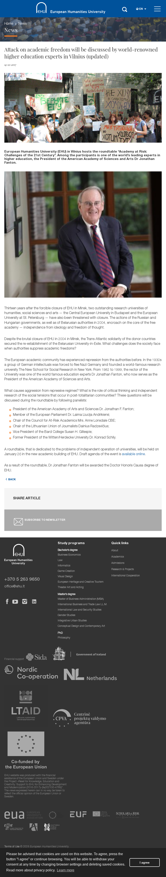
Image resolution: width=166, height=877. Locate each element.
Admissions (117, 563)
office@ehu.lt (14, 586)
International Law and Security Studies (79, 610)
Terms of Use (12, 846)
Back (12, 479)
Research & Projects (122, 569)
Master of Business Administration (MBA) (81, 599)
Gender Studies (66, 615)
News (22, 24)
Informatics (64, 565)
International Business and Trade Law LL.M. (82, 604)
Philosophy (64, 638)
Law (60, 560)
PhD (60, 633)
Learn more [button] (65, 870)
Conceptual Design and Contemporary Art (81, 626)
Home (8, 24)
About (114, 550)
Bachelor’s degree (68, 550)
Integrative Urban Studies (72, 620)
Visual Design (65, 576)
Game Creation (66, 571)
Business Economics (69, 555)
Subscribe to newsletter (44, 520)
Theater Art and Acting (71, 587)
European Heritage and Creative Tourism (81, 582)
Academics (117, 557)
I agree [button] (145, 862)
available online (133, 454)
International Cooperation (125, 575)
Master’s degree (66, 594)
